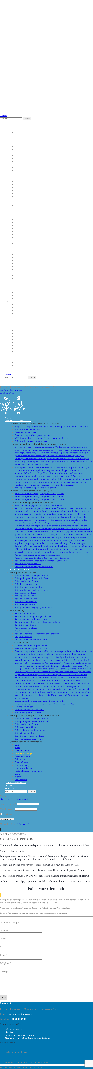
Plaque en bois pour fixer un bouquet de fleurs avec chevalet (44, 703)
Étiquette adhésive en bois (32, 138)
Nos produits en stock (19, 199)
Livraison (9, 1032)
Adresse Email (8, 804)
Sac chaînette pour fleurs (32, 260)
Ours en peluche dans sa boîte (34, 295)
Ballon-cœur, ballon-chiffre (33, 298)
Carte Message (24, 348)
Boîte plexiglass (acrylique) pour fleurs (41, 237)
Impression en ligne (18, 126)
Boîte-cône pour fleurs (29, 222)
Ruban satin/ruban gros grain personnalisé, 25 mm (48, 173)
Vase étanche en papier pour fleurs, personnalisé (47, 178)
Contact (10, 371)
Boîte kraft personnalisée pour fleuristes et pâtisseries (51, 190)
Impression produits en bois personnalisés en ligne (43, 129)
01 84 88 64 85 (7, 393)
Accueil (10, 123)
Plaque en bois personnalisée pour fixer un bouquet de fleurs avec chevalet (51, 426)
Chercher (27, 119)
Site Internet (23, 365)
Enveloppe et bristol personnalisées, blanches (45, 158)
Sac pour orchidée (26, 266)
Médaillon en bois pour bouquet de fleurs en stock (48, 284)
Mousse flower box (27, 292)
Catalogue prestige (27, 339)
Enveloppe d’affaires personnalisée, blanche (44, 161)
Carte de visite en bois (29, 141)
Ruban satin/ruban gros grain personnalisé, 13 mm (48, 167)
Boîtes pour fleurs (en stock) (28, 202)
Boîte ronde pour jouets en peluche (37, 219)
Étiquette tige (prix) (27, 351)
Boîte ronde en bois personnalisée (37, 149)
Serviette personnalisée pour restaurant (42, 196)
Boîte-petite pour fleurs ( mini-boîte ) (38, 208)
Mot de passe (7, 809)
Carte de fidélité (26, 342)
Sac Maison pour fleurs (30, 257)
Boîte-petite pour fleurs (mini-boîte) (38, 307)
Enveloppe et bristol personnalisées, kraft (42, 155)
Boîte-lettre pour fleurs (30, 231)
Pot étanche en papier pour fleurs (37, 275)
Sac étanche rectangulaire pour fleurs (41, 246)
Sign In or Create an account (14, 799)
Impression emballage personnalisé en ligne (39, 176)
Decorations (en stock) (24, 272)
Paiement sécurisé (14, 1029)
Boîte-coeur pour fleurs (30, 313)
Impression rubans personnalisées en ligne (38, 164)
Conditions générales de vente (19, 1035)
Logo (17, 330)
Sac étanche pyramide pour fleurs (37, 249)
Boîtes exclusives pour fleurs (34, 324)
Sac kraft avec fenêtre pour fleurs (38, 269)
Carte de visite (24, 336)
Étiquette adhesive (27, 354)
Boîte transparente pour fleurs (35, 216)
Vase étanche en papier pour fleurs (37, 278)
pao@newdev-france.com (12, 390)
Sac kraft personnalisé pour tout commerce (44, 181)
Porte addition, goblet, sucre (33, 357)
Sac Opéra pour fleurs (29, 254)
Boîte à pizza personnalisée (32, 193)
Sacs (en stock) (19, 240)
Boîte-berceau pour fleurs (32, 213)
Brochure (21, 362)
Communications (17, 834)
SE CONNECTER (7, 819)
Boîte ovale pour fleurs (30, 228)
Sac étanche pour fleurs (30, 243)
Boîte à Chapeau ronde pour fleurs (37, 205)
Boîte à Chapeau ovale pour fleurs (37, 316)
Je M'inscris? (23, 824)
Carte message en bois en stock (34, 281)
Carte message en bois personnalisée (38, 143)
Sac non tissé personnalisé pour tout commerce (46, 184)
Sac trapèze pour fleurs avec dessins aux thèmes (46, 251)
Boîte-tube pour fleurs (29, 234)
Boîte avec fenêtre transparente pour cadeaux (45, 263)
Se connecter (13, 382)
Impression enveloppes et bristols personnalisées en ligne (47, 152)
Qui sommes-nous (15, 368)
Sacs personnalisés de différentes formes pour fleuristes (52, 187)
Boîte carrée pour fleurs (31, 211)
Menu (18, 359)
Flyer (18, 333)
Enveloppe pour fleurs (29, 225)
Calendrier (22, 345)
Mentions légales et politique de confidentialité (28, 1038)
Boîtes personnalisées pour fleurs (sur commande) (42, 301)
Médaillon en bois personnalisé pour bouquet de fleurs (51, 146)
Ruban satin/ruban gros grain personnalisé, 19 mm (48, 170)
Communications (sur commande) (31, 327)
